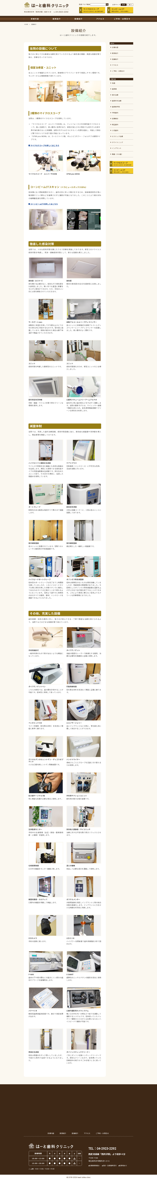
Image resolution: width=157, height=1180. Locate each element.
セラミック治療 (117, 136)
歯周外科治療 (116, 101)
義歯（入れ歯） (117, 154)
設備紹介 (78, 19)
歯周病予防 (116, 107)
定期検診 (115, 118)
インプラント (116, 148)
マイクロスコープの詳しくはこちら (44, 146)
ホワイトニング (117, 142)
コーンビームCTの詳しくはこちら (44, 204)
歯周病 (114, 89)
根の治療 (115, 95)
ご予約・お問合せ (122, 19)
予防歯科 (115, 113)
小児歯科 (115, 130)
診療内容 (35, 19)
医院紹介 (57, 19)
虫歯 (113, 83)
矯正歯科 (115, 124)
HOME (26, 24)
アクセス (100, 19)
